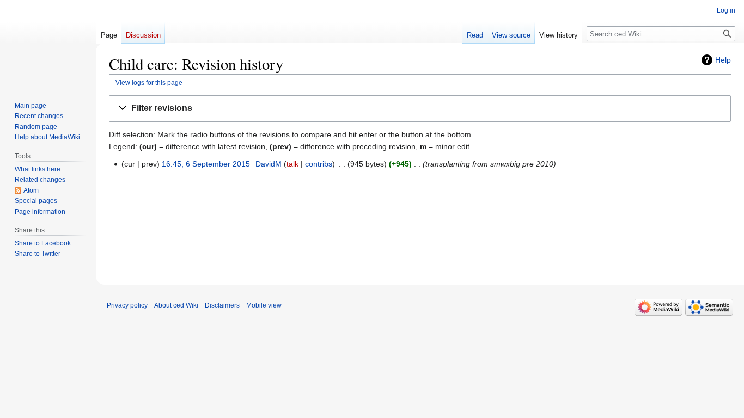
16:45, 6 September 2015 (206, 163)
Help (723, 60)
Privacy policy (127, 305)
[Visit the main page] (48, 43)
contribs (318, 163)
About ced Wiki (176, 305)
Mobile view (264, 305)
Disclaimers (222, 305)
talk (292, 163)
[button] (420, 108)
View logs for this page (148, 82)
